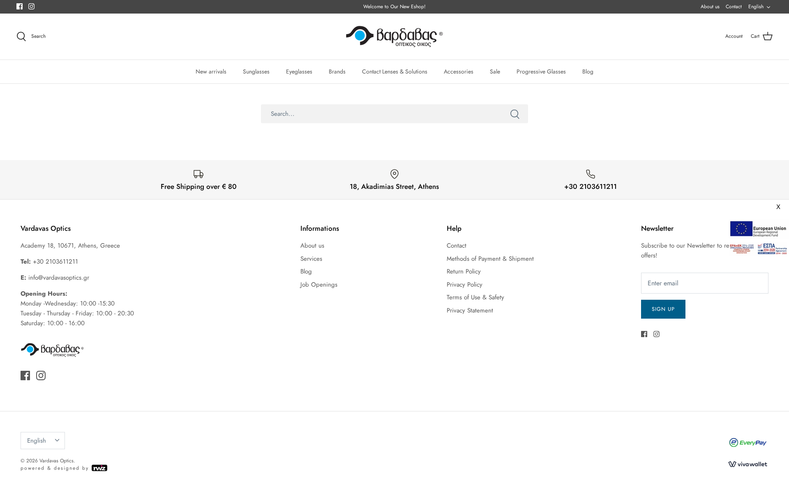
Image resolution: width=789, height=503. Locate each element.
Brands (337, 71)
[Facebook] (19, 6)
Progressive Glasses (541, 71)
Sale (495, 71)
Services (311, 258)
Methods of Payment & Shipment (490, 258)
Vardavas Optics (56, 460)
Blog (587, 71)
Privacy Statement (470, 310)
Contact (734, 6)
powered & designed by (56, 468)
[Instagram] (31, 6)
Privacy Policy (464, 284)
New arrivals (211, 71)
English (756, 6)
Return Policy (464, 271)
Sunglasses (256, 71)
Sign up (663, 309)
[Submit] (515, 113)
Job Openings (318, 284)
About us (710, 6)
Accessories (458, 71)
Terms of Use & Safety (475, 297)
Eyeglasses (299, 71)
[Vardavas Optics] (394, 36)
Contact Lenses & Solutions (394, 71)
